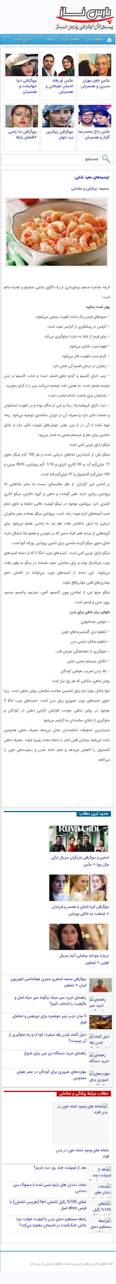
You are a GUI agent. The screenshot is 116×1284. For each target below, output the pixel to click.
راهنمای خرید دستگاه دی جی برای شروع (55, 1053)
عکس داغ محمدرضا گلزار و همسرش (94, 134)
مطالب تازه (71, 39)
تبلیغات (50, 39)
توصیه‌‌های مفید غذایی (92, 177)
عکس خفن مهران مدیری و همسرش (95, 83)
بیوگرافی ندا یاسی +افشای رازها (22, 134)
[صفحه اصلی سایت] (109, 40)
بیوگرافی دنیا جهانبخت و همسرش (27, 86)
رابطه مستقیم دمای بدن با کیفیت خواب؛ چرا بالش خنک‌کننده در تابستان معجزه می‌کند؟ (51, 1222)
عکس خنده (23, 39)
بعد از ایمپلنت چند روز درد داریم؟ (60, 1167)
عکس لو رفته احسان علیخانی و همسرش (59, 86)
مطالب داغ (95, 39)
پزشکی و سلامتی (84, 189)
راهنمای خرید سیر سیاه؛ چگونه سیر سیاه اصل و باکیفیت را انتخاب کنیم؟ (50, 1001)
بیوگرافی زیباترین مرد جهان (59, 134)
